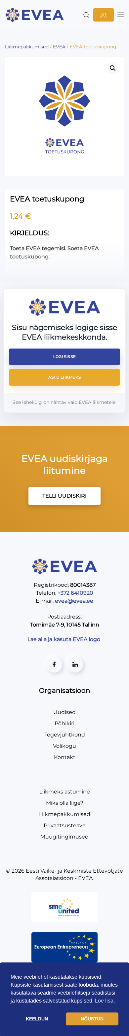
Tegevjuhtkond (64, 735)
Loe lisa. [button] (105, 1001)
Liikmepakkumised (64, 814)
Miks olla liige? (64, 803)
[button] (86, 15)
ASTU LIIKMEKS (64, 377)
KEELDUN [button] (37, 1018)
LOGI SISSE (64, 356)
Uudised (64, 712)
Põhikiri (64, 723)
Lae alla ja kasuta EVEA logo (64, 639)
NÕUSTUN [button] (92, 1018)
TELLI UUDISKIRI (64, 496)
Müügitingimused (64, 837)
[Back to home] (35, 15)
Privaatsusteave (65, 825)
